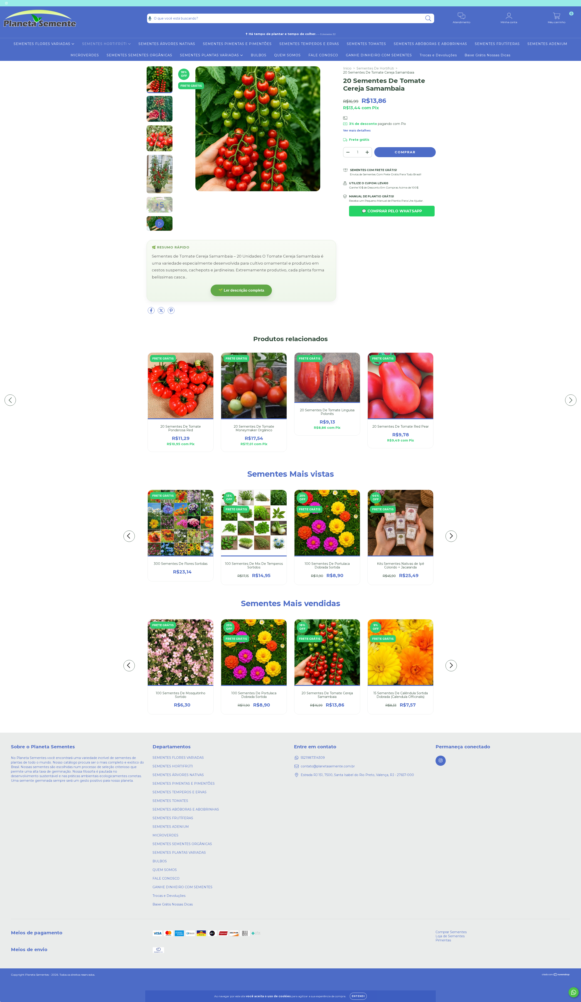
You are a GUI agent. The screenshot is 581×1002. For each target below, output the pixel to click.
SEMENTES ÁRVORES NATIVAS (166, 44)
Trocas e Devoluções (438, 55)
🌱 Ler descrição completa (241, 290)
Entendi (358, 996)
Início (347, 68)
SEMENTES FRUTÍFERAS (497, 44)
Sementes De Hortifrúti (375, 68)
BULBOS (258, 55)
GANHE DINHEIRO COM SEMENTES (379, 55)
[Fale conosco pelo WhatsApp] (574, 992)
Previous (129, 536)
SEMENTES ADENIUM (547, 44)
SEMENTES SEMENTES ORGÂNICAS (139, 55)
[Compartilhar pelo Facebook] (151, 312)
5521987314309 (313, 758)
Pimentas (443, 940)
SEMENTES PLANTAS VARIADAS (210, 55)
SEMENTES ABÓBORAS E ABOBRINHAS (430, 44)
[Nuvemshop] (556, 975)
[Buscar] (428, 18)
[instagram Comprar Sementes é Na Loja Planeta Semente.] (6, 3)
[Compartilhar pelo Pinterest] (171, 312)
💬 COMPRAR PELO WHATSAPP (392, 211)
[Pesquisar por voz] (150, 18)
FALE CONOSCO (323, 55)
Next (451, 536)
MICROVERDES (85, 55)
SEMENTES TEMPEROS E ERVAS (309, 44)
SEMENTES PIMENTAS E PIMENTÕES (237, 44)
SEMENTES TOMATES (366, 44)
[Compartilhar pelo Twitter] (161, 312)
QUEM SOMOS (287, 55)
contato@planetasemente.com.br (328, 766)
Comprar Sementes (451, 932)
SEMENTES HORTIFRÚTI (105, 44)
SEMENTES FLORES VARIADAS (42, 44)
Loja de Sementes (450, 936)
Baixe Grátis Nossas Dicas (487, 55)
